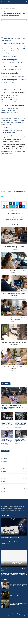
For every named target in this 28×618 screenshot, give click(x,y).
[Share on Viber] (17, 206)
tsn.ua (3, 196)
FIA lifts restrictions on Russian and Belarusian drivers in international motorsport (20, 424)
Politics (15, 471)
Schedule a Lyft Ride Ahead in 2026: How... (14, 270)
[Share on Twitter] (17, 203)
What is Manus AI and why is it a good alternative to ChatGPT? (11, 533)
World (15, 491)
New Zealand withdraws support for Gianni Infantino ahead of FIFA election (7, 424)
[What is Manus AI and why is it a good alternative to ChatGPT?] (14, 527)
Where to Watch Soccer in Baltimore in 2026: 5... (16, 594)
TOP (15, 485)
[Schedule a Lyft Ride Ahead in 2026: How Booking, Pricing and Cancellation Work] (14, 260)
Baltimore (15, 455)
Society (15, 475)
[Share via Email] (23, 206)
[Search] (26, 2)
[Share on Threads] (20, 206)
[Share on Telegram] (13, 206)
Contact (26, 616)
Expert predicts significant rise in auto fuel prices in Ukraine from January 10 (12, 538)
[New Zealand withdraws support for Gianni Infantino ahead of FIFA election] (7, 416)
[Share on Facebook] (14, 203)
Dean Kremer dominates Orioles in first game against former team (6, 441)
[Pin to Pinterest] (20, 203)
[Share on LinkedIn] (4, 206)
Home (2, 6)
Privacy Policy (18, 616)
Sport (15, 478)
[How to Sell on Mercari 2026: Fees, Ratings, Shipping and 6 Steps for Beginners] (14, 356)
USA (15, 488)
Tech (15, 481)
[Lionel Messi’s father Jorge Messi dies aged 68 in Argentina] (21, 434)
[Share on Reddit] (7, 206)
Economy (9, 6)
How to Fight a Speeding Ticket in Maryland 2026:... (18, 604)
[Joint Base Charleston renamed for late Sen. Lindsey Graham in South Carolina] (14, 332)
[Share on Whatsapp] (10, 206)
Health (15, 465)
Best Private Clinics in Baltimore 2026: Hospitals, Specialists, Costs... (18, 585)
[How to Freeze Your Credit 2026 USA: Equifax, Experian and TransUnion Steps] (14, 283)
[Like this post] (10, 203)
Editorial (10, 616)
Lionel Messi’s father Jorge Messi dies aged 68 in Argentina (20, 440)
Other (15, 468)
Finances (15, 461)
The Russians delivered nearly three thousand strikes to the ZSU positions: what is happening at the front (14, 575)
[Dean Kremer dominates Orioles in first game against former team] (7, 434)
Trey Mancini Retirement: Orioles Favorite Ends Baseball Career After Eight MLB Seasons (12, 407)
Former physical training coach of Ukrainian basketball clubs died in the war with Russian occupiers (13, 564)
